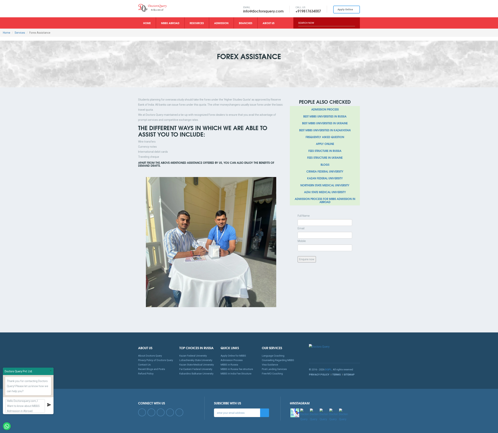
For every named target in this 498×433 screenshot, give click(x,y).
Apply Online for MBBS (233, 355)
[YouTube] (170, 412)
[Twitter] (151, 412)
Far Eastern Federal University (195, 369)
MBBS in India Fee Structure (236, 373)
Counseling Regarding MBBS (278, 360)
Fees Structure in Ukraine (325, 157)
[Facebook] (142, 412)
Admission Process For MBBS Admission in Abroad (325, 200)
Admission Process (325, 109)
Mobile (302, 241)
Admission (221, 23)
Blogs (325, 164)
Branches (245, 23)
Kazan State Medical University (196, 364)
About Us (268, 23)
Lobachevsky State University (195, 360)
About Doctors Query (150, 355)
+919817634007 (308, 11)
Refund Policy (145, 373)
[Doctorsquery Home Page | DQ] (334, 350)
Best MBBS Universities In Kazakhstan (325, 130)
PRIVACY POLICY (319, 374)
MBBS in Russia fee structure (237, 369)
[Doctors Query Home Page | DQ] (163, 8)
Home (149, 23)
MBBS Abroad (170, 23)
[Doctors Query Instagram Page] (294, 412)
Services (20, 32)
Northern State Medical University (324, 185)
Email (301, 228)
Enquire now (306, 259)
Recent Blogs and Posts (151, 369)
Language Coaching (273, 355)
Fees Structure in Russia (324, 151)
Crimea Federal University (324, 171)
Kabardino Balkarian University (196, 373)
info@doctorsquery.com (263, 11)
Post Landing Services (274, 369)
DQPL (328, 369)
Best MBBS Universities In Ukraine (325, 123)
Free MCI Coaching (272, 373)
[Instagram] (179, 412)
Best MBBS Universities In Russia (324, 116)
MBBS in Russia (229, 364)
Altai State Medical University (325, 192)
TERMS (336, 374)
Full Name (304, 215)
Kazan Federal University (325, 178)
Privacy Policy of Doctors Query (155, 360)
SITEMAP (349, 374)
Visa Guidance (270, 364)
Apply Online (346, 9)
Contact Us (144, 364)
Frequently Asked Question (325, 137)
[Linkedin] (161, 412)
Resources (197, 23)
